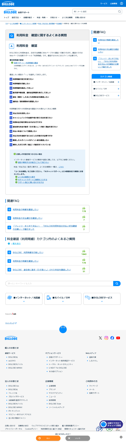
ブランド (52, 389)
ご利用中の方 (91, 381)
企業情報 (113, 3)
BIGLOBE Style (55, 403)
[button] (112, 424)
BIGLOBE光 (13, 357)
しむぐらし (93, 360)
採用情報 (52, 400)
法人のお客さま (12, 381)
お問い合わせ (10, 425)
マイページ (93, 386)
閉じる (121, 437)
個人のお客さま (12, 347)
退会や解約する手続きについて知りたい (33, 162)
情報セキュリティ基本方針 (74, 429)
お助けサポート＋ (56, 357)
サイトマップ (9, 323)
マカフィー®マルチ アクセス (19, 414)
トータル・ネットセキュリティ (61, 364)
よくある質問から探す (26, 177)
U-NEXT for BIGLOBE (58, 368)
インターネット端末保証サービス (62, 360)
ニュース (52, 396)
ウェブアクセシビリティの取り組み (45, 425)
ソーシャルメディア (56, 407)
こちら (61, 167)
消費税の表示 (23, 425)
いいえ (77, 438)
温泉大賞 (92, 357)
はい (48, 438)
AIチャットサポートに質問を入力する (32, 179)
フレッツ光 (12, 393)
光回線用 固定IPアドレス (18, 400)
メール (91, 389)
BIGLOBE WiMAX (15, 368)
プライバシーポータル (13, 429)
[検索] (119, 11)
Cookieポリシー (31, 429)
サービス (103, 3)
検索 (117, 283)
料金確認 (59, 23)
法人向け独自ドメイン (17, 418)
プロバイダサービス (16, 396)
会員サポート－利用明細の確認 (26, 63)
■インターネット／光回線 (28, 23)
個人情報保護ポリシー (70, 425)
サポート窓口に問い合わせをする (31, 182)
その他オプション (56, 371)
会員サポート (94, 393)
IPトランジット (14, 411)
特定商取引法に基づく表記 (51, 429)
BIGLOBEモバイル (15, 364)
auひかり (12, 360)
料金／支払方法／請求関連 (46, 23)
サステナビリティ (56, 393)
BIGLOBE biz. (13, 386)
